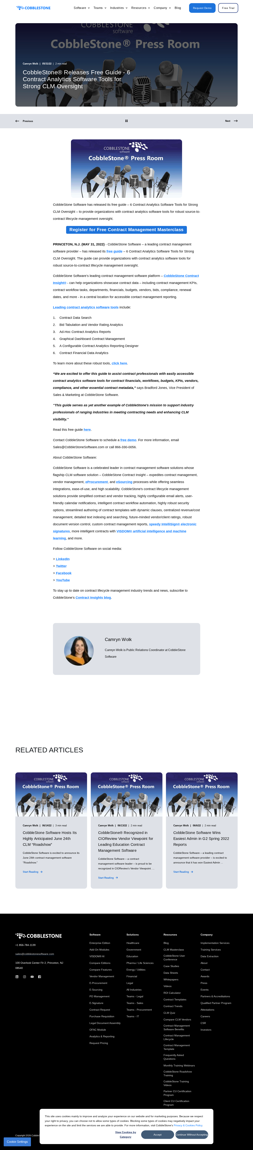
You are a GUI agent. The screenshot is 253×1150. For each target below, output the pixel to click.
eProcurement (96, 482)
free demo (128, 440)
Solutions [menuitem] (132, 934)
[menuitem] (89, 8)
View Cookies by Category (125, 1134)
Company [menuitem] (207, 934)
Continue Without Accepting (192, 1134)
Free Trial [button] (228, 7)
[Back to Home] (33, 7)
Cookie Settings (17, 1141)
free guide (114, 251)
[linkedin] (18, 976)
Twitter (61, 566)
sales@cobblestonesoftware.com (34, 953)
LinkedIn (63, 559)
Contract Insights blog (93, 597)
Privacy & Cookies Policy (188, 1125)
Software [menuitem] (95, 934)
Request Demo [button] (202, 7)
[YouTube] (32, 976)
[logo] (38, 936)
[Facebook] (38, 976)
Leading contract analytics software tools (86, 307)
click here (119, 363)
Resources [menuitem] (170, 934)
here (87, 430)
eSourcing (124, 482)
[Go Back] (126, 121)
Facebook (63, 573)
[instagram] (24, 976)
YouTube (63, 580)
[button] (242, 1139)
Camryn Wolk (30, 63)
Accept (158, 1134)
